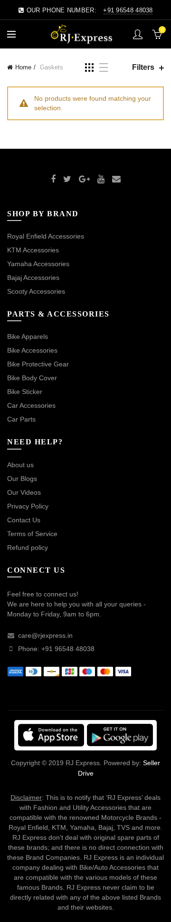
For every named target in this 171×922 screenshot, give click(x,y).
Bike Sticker (24, 391)
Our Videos (24, 492)
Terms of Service (32, 534)
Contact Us (23, 520)
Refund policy (27, 547)
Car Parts (21, 419)
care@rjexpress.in (45, 635)
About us (20, 465)
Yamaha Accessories (38, 264)
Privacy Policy (27, 506)
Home (23, 67)
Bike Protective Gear (38, 364)
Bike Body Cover (32, 378)
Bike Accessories (32, 350)
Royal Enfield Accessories (45, 236)
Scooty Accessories (36, 291)
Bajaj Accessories (33, 277)
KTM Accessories (33, 250)
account (138, 34)
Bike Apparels (27, 336)
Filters (143, 67)
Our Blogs (22, 478)
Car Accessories (31, 405)
